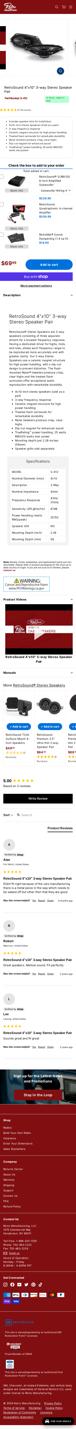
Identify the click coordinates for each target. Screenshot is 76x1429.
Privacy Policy (53, 1403)
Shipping (8, 1185)
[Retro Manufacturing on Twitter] (26, 1285)
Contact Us (10, 1195)
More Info (16, 190)
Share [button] (50, 900)
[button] (19, 755)
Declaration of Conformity (19, 1412)
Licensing (46, 1412)
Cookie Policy (54, 1407)
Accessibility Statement (18, 1417)
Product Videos (14, 599)
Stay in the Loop (38, 1095)
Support (8, 1190)
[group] (38, 781)
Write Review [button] (38, 798)
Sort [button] (6, 815)
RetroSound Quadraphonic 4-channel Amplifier (55, 208)
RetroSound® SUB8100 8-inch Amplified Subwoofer (54, 180)
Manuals (9, 672)
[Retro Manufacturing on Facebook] (12, 1285)
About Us (9, 1174)
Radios (7, 1127)
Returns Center (13, 1169)
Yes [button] (34, 900)
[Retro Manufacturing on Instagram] (5, 1285)
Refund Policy (12, 1206)
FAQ (6, 1201)
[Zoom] (60, 71)
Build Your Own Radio (17, 1132)
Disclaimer (35, 1407)
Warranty (9, 1179)
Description (11, 295)
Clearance (9, 1138)
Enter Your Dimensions (18, 1143)
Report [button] (41, 900)
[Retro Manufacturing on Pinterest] (33, 1285)
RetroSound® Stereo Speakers (39, 685)
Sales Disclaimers (14, 1148)
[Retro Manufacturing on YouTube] (19, 1285)
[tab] (60, 829)
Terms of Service (14, 1407)
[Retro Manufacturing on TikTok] (40, 1285)
